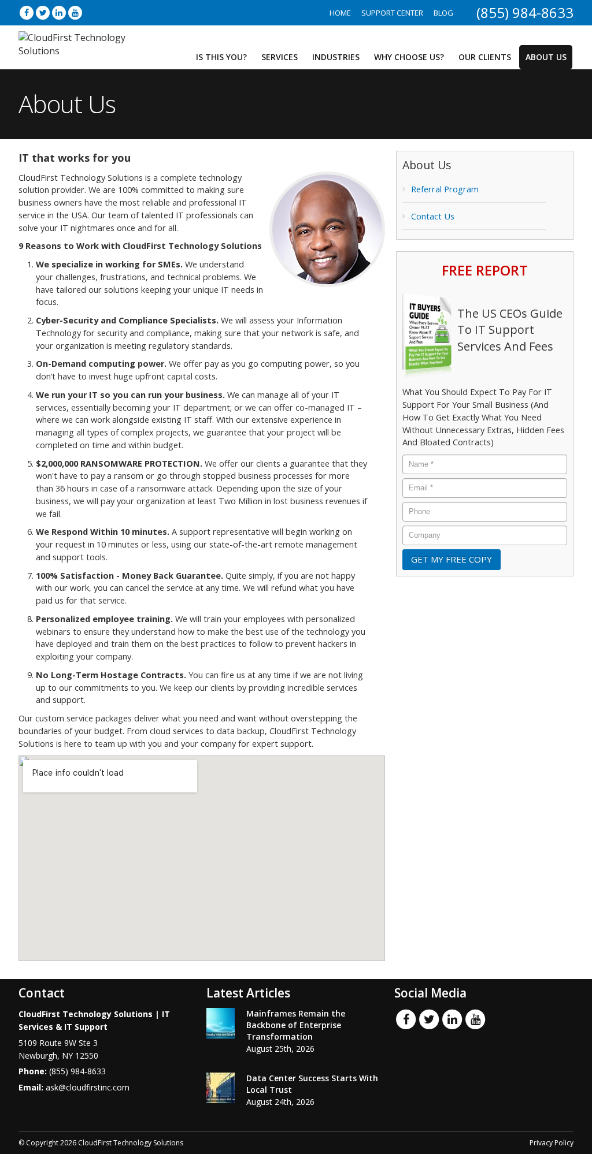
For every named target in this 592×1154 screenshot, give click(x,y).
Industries (336, 56)
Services (279, 56)
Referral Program (445, 189)
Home (340, 13)
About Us (546, 56)
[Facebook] (26, 12)
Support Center (392, 13)
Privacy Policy (552, 1143)
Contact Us (432, 216)
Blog (443, 13)
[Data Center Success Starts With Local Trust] (220, 1088)
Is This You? (221, 56)
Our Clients (484, 56)
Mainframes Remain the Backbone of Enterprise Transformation (295, 1025)
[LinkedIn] (59, 12)
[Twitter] (43, 12)
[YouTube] (75, 12)
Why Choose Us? (409, 56)
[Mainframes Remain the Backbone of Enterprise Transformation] (220, 1023)
